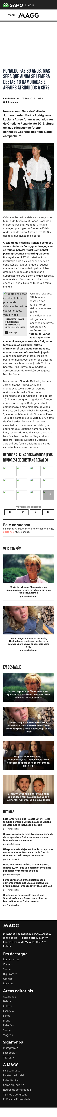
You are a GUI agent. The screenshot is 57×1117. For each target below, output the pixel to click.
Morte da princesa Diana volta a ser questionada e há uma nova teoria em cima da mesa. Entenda (28, 590)
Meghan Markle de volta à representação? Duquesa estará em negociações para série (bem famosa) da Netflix (28, 761)
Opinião (8, 978)
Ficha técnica (11, 1080)
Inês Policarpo (30, 596)
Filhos (6, 1015)
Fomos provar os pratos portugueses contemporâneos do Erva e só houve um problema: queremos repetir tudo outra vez (27, 882)
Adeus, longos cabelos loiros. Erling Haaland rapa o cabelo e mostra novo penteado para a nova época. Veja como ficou (28, 642)
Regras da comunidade (17, 1089)
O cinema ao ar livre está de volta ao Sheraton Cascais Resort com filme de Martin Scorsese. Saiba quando (25, 898)
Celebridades (10, 102)
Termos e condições (15, 1094)
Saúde (7, 969)
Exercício (8, 1011)
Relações (8, 1025)
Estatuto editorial (13, 1075)
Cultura (7, 1006)
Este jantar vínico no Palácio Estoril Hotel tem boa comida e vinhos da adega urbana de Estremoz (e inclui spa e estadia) (27, 821)
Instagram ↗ (10, 1048)
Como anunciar (13, 1085)
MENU (31, 5)
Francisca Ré (13, 829)
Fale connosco (11, 1070)
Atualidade (9, 996)
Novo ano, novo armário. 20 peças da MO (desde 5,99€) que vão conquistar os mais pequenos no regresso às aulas (27, 867)
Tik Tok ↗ (8, 1057)
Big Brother (10, 974)
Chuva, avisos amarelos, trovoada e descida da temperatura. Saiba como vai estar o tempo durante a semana (28, 837)
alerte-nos (8, 531)
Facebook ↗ (10, 1052)
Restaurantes (11, 959)
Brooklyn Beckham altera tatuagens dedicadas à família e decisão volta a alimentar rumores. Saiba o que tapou (28, 796)
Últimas (8, 812)
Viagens (8, 964)
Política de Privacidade (16, 1099)
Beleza (7, 1001)
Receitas (8, 983)
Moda (6, 1020)
